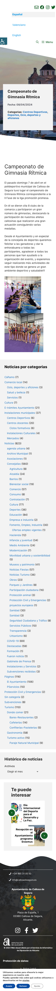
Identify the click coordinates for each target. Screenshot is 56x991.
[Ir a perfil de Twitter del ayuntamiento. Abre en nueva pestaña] (53, 7)
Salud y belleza (16, 392)
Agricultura (16, 468)
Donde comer (15, 712)
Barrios (14, 479)
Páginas (9, 676)
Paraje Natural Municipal (24, 742)
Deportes (13, 114)
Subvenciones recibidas (21, 671)
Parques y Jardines (21, 584)
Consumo (15, 494)
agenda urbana (16, 448)
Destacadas (14, 646)
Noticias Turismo (20, 574)
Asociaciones (15, 458)
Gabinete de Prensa (19, 661)
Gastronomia (14, 732)
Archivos (9, 766)
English (16, 35)
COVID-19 (13, 640)
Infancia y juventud (21, 540)
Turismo (9, 707)
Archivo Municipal (17, 453)
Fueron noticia (15, 656)
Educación (16, 514)
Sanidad (15, 610)
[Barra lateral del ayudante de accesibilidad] (3, 41)
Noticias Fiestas (19, 569)
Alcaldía (14, 473)
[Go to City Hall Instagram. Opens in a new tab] (18, 930)
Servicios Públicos (20, 625)
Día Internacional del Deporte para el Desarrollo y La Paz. (31, 813)
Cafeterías (16, 722)
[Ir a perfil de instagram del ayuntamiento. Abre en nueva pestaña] (47, 7)
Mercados (13, 438)
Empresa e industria (21, 519)
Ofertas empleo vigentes (27, 530)
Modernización (18, 550)
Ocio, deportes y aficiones (22, 387)
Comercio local (13, 382)
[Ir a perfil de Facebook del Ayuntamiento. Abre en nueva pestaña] (42, 7)
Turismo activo (15, 737)
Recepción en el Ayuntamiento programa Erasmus (24, 835)
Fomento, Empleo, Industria (26, 524)
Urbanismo (16, 635)
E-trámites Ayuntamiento (19, 407)
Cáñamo (9, 377)
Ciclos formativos (20, 428)
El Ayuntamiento (16, 681)
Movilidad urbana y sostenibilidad (30, 555)
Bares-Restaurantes (22, 717)
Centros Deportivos (35, 111)
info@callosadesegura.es (24, 880)
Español (17, 14)
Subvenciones (12, 702)
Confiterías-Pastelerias (23, 727)
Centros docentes (17, 423)
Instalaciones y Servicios (21, 666)
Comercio (15, 489)
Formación (13, 651)
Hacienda (15, 535)
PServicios (13, 686)
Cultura (8, 402)
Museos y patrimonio (22, 564)
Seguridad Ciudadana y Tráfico (28, 620)
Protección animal (20, 595)
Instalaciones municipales (19, 412)
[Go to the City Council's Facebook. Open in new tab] (26, 930)
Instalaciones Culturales (21, 433)
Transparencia (18, 630)
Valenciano (19, 24)
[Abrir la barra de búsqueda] (37, 42)
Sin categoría (12, 697)
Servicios (12, 397)
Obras (13, 579)
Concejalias (14, 463)
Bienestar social (19, 484)
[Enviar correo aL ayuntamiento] (36, 7)
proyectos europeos (21, 605)
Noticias (9, 443)
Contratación (17, 499)
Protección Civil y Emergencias (28, 600)
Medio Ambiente (19, 545)
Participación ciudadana (24, 590)
